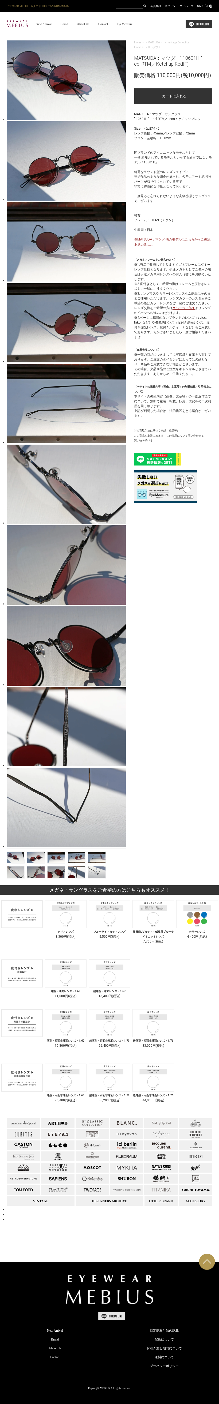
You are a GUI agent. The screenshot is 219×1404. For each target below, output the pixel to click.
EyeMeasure (124, 24)
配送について (164, 1339)
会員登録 (155, 6)
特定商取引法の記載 (164, 1330)
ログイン (170, 6)
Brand (64, 24)
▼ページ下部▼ (184, 308)
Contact (103, 24)
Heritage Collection (178, 42)
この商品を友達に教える (148, 435)
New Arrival (44, 24)
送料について (164, 1357)
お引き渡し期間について (164, 1348)
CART (204, 6)
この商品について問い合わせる (185, 435)
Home (137, 42)
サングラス (154, 47)
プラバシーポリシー (164, 1366)
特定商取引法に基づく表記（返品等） (156, 430)
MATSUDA (154, 42)
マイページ (186, 6)
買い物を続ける (143, 440)
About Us (83, 24)
